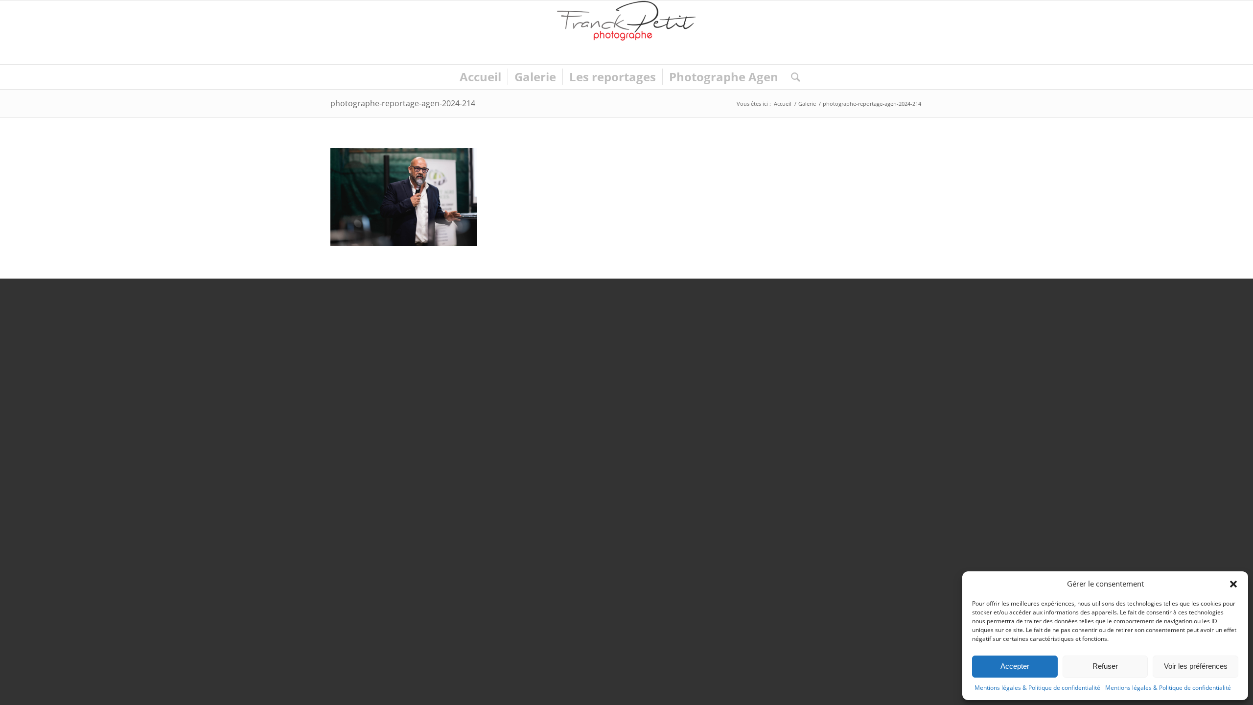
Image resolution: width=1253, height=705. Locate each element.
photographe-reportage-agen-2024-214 (402, 103)
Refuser (1105, 666)
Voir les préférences (1196, 666)
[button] (1233, 584)
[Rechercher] (792, 77)
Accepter (1014, 666)
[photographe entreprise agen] (626, 32)
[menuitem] (480, 77)
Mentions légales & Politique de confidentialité (1037, 687)
